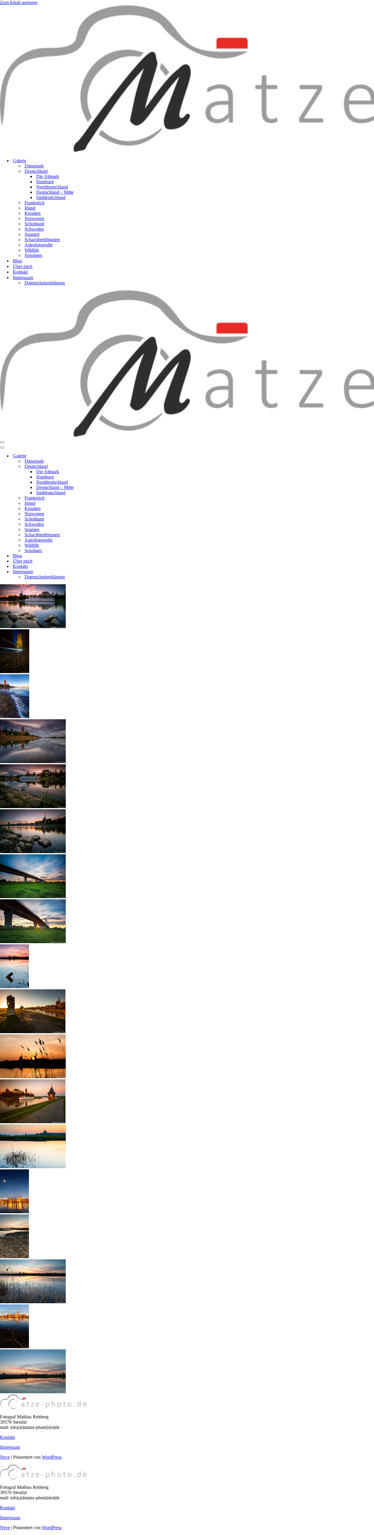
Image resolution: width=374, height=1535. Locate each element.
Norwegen (34, 218)
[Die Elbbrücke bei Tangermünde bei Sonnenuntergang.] (33, 941)
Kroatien (33, 213)
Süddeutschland (50, 197)
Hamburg (45, 181)
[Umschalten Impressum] (102, 571)
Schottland (34, 223)
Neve (5, 1457)
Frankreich (34, 202)
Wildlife (32, 250)
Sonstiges (33, 255)
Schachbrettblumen (42, 239)
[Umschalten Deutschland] (102, 466)
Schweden (34, 229)
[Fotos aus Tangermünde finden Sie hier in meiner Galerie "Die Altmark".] (33, 626)
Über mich (22, 266)
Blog (17, 260)
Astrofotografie (39, 244)
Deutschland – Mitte (55, 192)
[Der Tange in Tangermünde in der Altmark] (32, 1121)
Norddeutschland (52, 186)
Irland (30, 207)
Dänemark (34, 165)
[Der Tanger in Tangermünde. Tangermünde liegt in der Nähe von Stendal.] (33, 806)
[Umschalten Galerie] (102, 456)
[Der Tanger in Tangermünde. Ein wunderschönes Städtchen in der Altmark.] (33, 761)
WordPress (52, 1457)
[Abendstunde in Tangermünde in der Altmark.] (33, 851)
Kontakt (20, 271)
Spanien (32, 234)
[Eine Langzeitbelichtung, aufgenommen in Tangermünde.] (14, 671)
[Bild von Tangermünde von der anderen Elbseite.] (14, 1346)
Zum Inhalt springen (18, 2)
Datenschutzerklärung (45, 282)
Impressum (10, 1447)
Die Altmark (47, 176)
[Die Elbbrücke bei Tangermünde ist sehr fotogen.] (33, 896)
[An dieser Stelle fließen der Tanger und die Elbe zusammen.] (14, 716)
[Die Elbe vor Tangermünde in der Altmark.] (33, 1166)
